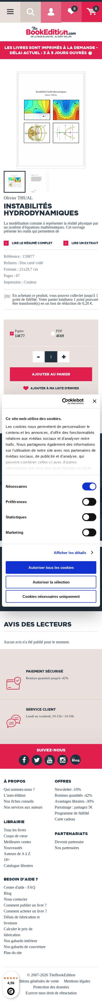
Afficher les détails (70, 552)
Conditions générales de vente (35, 981)
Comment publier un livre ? (25, 905)
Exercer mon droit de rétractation (51, 993)
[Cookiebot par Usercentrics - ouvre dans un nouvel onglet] (63, 401)
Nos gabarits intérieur (20, 941)
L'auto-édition (15, 795)
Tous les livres (15, 830)
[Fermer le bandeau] (94, 401)
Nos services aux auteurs (23, 807)
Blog (7, 893)
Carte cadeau (65, 819)
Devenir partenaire (69, 842)
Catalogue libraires (18, 865)
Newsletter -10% (68, 789)
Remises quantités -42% (73, 795)
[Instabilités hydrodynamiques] (51, 165)
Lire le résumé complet (31, 243)
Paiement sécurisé (44, 671)
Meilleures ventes (17, 842)
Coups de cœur (15, 836)
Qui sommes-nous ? (19, 789)
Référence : (13, 256)
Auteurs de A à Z (17, 854)
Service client (41, 709)
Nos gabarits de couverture (25, 947)
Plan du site (13, 953)
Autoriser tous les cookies (51, 567)
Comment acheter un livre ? (25, 911)
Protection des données (51, 987)
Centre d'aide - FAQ (19, 887)
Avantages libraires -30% (74, 801)
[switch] (89, 502)
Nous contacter (15, 899)
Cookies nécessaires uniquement (51, 596)
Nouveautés (13, 848)
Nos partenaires (67, 848)
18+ (7, 860)
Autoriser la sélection (51, 582)
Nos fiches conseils (19, 801)
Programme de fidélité (72, 813)
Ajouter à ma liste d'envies (54, 388)
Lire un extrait (84, 243)
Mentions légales (77, 981)
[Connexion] (51, 16)
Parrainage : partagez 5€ (73, 807)
